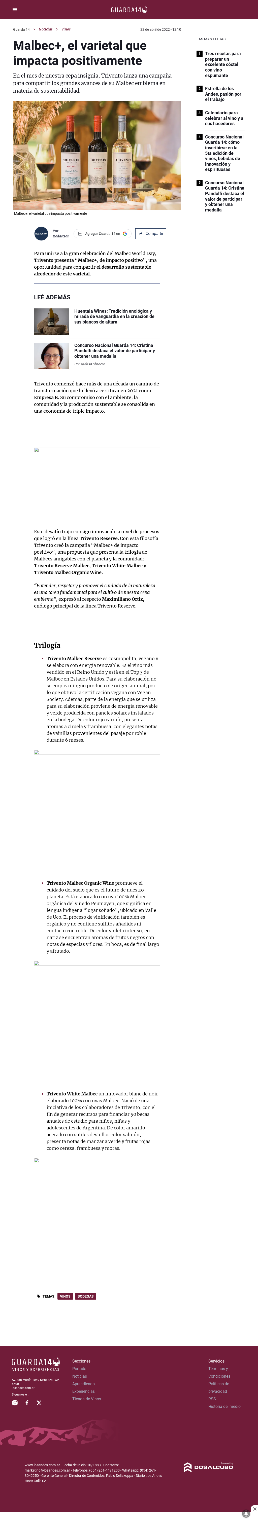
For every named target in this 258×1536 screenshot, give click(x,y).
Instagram (15, 1403)
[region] (129, 1524)
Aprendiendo (83, 1383)
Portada (79, 1368)
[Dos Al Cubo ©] (208, 1471)
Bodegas (86, 1296)
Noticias (45, 29)
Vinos (65, 1296)
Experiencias (83, 1391)
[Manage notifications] (246, 1514)
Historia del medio (224, 1406)
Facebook (27, 1403)
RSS (212, 1399)
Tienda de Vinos (86, 1399)
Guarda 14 (21, 29)
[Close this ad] (254, 1508)
